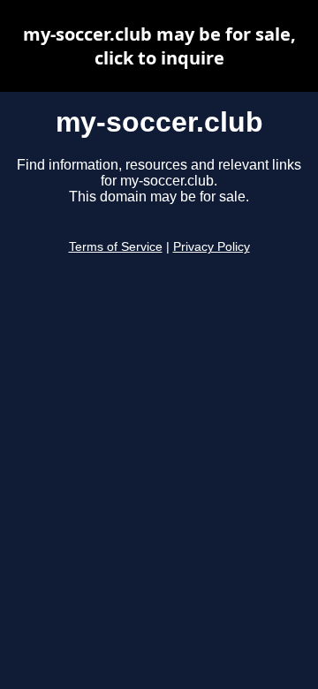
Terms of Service (116, 247)
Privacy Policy (211, 247)
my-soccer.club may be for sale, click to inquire (159, 46)
